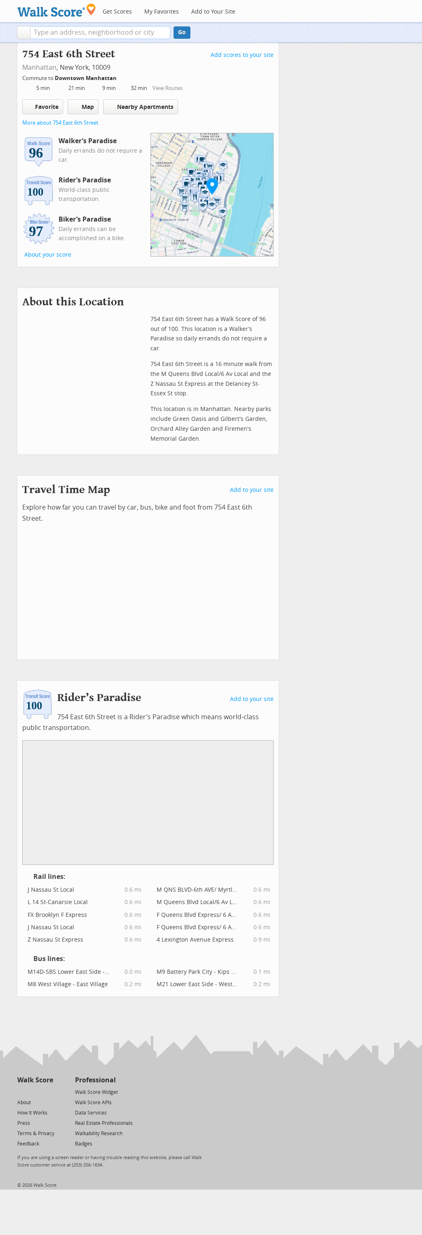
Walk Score (35, 1080)
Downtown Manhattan (86, 78)
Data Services (91, 1113)
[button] (23, 32)
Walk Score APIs (93, 1102)
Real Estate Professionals (104, 1123)
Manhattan (39, 67)
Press (23, 1123)
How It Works (32, 1113)
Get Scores (117, 11)
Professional (95, 1080)
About (24, 1102)
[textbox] (100, 32)
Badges (83, 1144)
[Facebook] (35, 1091)
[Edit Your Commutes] (122, 77)
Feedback (28, 1144)
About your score (47, 254)
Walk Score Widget (96, 1092)
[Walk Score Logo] (56, 10)
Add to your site (252, 490)
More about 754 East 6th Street (60, 123)
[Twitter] (22, 1091)
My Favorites (161, 11)
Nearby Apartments (145, 107)
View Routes (167, 88)
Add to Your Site (213, 11)
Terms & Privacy (35, 1133)
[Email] (47, 1091)
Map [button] (88, 107)
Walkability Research (98, 1133)
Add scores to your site (242, 55)
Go (182, 32)
